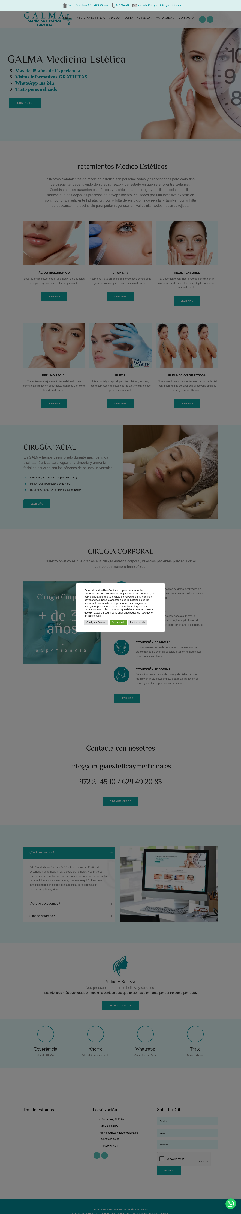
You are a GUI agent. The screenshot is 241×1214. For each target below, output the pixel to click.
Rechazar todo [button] (137, 622)
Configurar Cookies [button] (96, 622)
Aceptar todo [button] (118, 622)
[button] (230, 1203)
